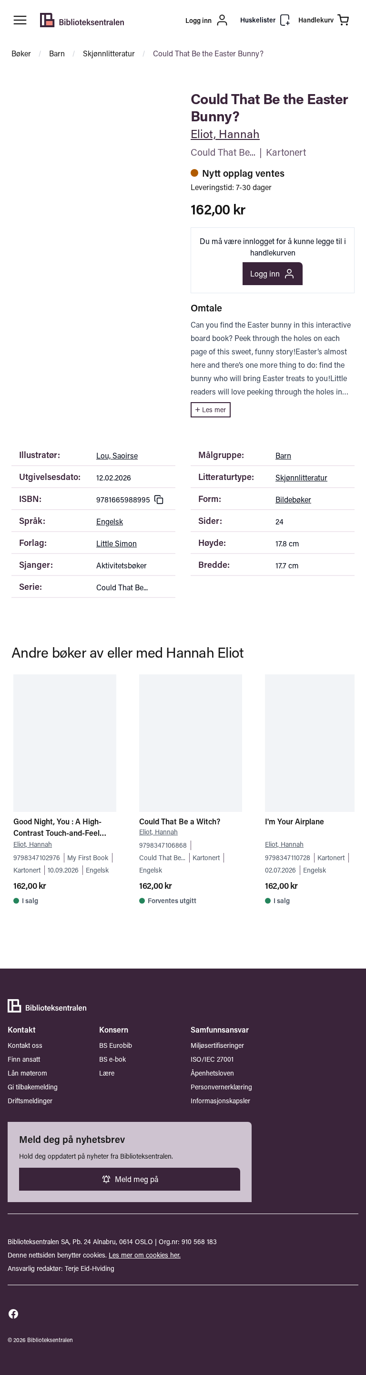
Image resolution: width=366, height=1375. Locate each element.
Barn (57, 53)
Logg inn (265, 273)
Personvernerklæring (221, 1086)
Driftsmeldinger (30, 1100)
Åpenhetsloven (212, 1072)
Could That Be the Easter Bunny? (208, 53)
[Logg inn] (182, 20)
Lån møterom (27, 1072)
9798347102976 (36, 857)
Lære (106, 1072)
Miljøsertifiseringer (217, 1045)
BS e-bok (112, 1059)
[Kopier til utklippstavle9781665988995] (158, 499)
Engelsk (109, 521)
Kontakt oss (25, 1045)
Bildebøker (293, 499)
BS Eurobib (115, 1045)
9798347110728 (287, 857)
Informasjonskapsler (220, 1100)
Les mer (214, 409)
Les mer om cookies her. (145, 1254)
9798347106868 (163, 845)
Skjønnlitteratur (109, 53)
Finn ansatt (24, 1059)
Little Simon (116, 543)
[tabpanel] (93, 95)
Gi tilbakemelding (33, 1086)
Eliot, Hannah (225, 133)
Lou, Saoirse (117, 455)
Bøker (21, 53)
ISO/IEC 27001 (212, 1059)
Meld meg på (136, 1179)
